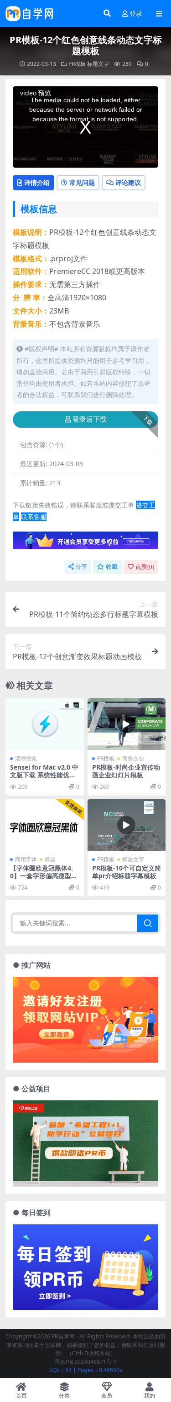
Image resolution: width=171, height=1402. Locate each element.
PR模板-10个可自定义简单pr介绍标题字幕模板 (126, 872)
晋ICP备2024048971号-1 (86, 1362)
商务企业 (133, 758)
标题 (50, 859)
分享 (81, 566)
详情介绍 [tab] (37, 182)
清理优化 (26, 758)
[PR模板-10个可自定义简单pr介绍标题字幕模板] (127, 825)
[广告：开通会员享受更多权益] (85, 542)
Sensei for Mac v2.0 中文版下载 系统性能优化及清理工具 (44, 775)
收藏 (112, 566)
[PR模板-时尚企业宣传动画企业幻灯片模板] (127, 724)
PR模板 (77, 64)
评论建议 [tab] (128, 182)
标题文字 (98, 64)
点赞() (144, 566)
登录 (136, 13)
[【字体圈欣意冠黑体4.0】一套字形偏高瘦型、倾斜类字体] (44, 825)
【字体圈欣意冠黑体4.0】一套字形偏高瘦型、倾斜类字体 (44, 876)
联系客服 (34, 516)
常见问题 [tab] (82, 182)
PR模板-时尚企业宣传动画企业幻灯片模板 (126, 771)
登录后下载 (90, 419)
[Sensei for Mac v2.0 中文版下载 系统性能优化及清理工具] (44, 724)
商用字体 (26, 859)
